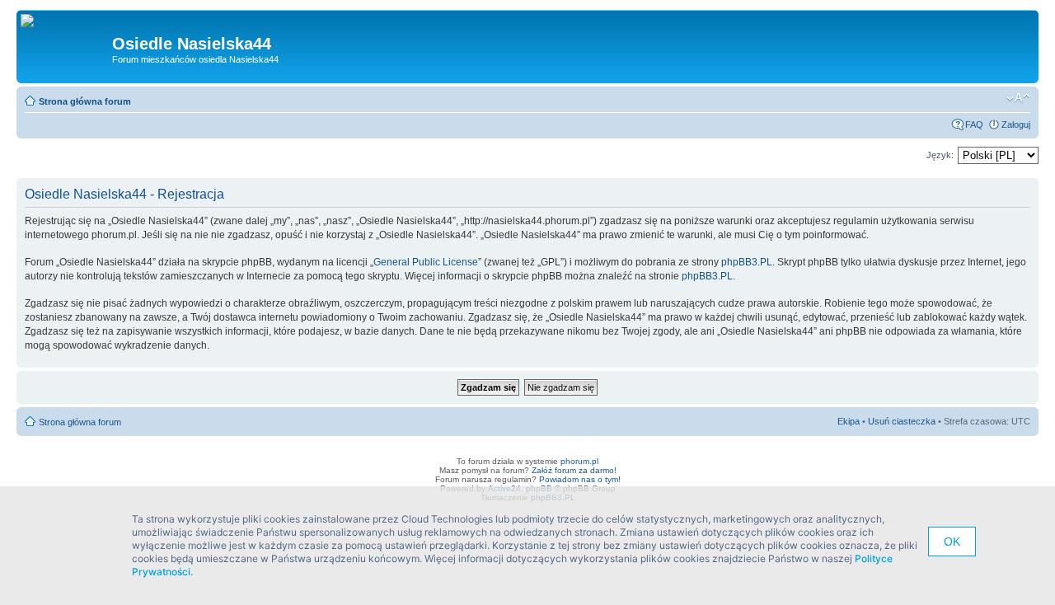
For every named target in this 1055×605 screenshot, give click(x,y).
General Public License (425, 262)
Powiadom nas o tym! (580, 479)
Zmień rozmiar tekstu (1018, 98)
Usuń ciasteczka (901, 421)
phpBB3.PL (746, 262)
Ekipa (848, 421)
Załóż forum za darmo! (574, 470)
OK (952, 541)
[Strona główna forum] (33, 21)
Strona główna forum (85, 101)
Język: (940, 155)
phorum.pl (579, 461)
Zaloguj (1015, 124)
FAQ (974, 124)
